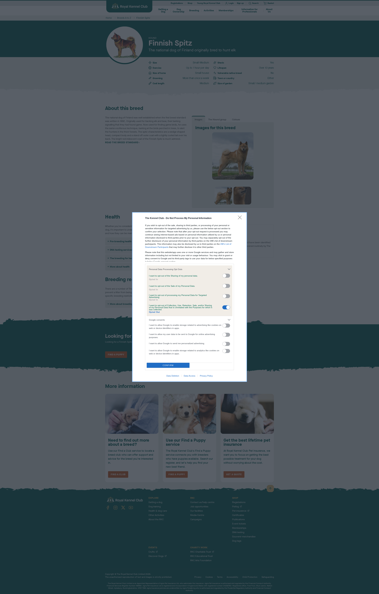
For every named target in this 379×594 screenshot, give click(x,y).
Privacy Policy (206, 376)
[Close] (241, 218)
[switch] (226, 276)
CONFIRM (168, 365)
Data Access (189, 376)
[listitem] (189, 269)
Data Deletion (172, 376)
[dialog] (189, 297)
